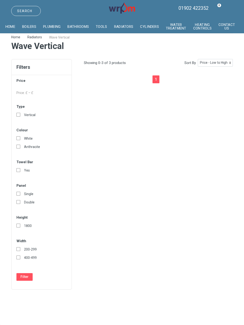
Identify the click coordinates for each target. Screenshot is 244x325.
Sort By (190, 63)
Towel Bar (24, 162)
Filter (24, 277)
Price (20, 81)
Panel (21, 185)
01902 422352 (193, 8)
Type (20, 106)
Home (15, 37)
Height (22, 217)
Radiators (34, 37)
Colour (22, 130)
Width (21, 241)
